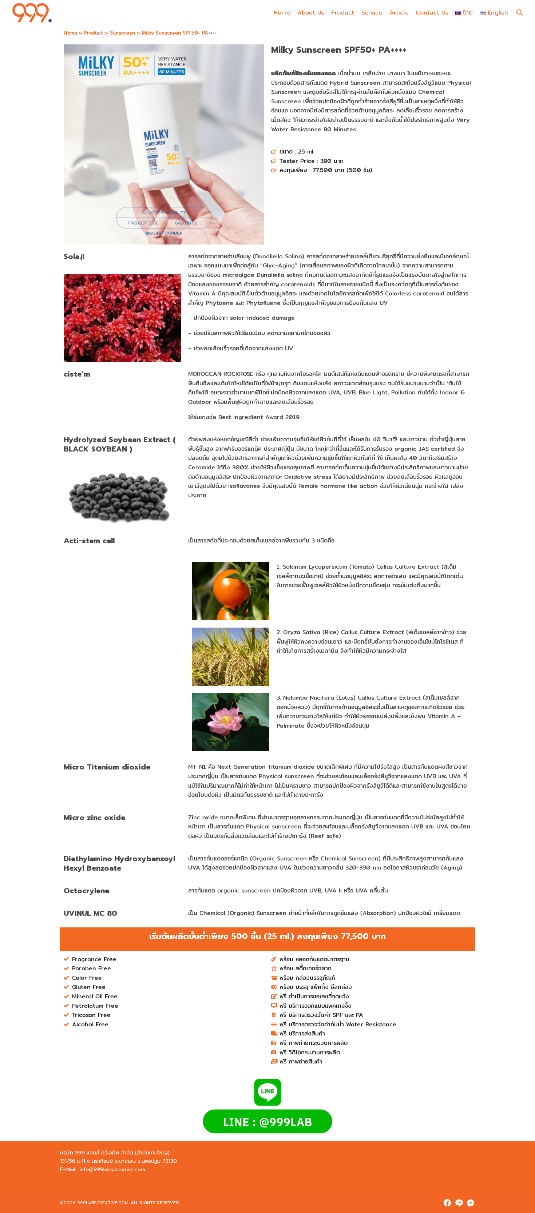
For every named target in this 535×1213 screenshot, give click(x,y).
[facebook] (447, 1202)
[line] (459, 1202)
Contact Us (432, 12)
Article (398, 12)
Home (282, 12)
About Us (310, 12)
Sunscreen (122, 33)
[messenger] (470, 1202)
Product (342, 12)
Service (371, 12)
